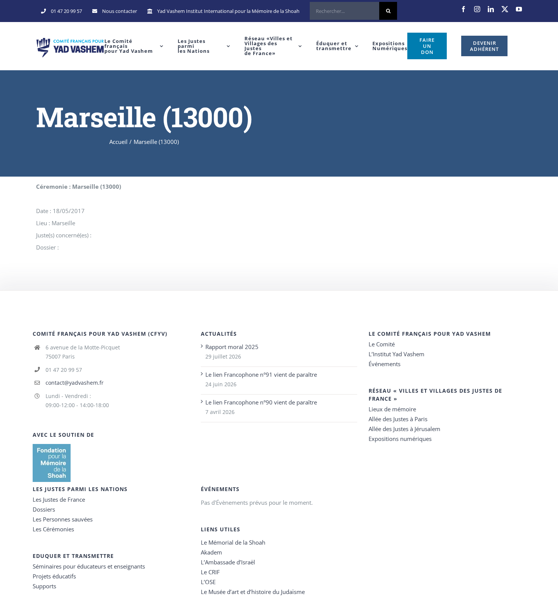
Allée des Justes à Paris (398, 419)
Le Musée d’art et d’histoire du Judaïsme (253, 592)
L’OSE (208, 582)
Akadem (211, 552)
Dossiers (44, 509)
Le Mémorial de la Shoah (233, 542)
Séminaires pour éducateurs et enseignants (89, 566)
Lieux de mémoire (392, 409)
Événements (384, 364)
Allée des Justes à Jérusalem (404, 429)
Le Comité (382, 344)
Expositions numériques (400, 438)
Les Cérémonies (53, 529)
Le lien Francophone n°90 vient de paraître (261, 402)
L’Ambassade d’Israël (228, 562)
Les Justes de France (59, 499)
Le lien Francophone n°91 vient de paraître (261, 374)
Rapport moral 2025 (232, 347)
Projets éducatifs (54, 576)
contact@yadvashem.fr (75, 382)
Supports (44, 586)
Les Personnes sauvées (63, 519)
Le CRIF (210, 572)
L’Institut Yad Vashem (396, 354)
